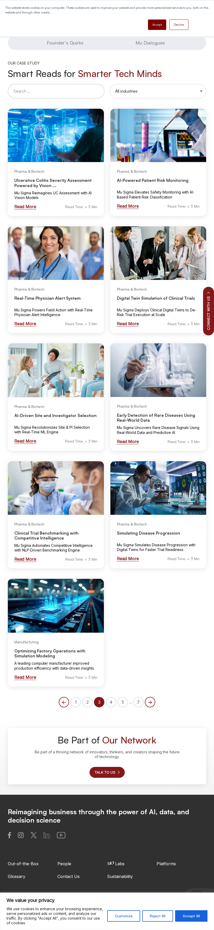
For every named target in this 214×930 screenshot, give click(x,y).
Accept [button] (157, 25)
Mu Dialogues (150, 43)
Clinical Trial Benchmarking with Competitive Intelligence (46, 535)
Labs (119, 863)
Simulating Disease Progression (148, 533)
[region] (107, 911)
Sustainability (120, 876)
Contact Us (68, 876)
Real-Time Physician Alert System (47, 298)
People (64, 863)
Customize (124, 916)
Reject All (157, 916)
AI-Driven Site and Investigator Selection (55, 415)
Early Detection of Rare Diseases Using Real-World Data (156, 418)
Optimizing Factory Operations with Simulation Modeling (49, 653)
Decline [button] (179, 25)
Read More (25, 206)
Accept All (191, 916)
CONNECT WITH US (208, 313)
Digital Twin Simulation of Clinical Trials (156, 298)
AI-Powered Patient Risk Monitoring (152, 180)
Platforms (166, 863)
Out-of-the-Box (23, 863)
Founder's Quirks (65, 43)
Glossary (16, 876)
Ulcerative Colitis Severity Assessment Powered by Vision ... (53, 183)
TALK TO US (105, 772)
